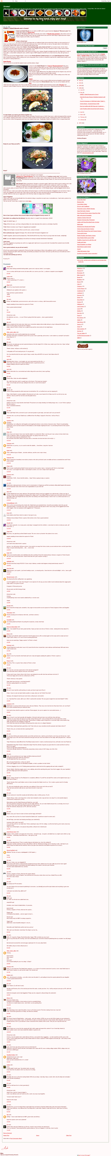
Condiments (80, 290)
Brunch (79, 281)
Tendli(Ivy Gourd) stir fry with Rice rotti (86, 240)
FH (7, 342)
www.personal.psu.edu (87, 152)
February (82, 117)
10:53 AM (9, 980)
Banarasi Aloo (80, 202)
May (81, 92)
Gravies (79, 302)
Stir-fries (79, 331)
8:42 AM (8, 1013)
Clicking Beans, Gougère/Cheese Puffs (89, 103)
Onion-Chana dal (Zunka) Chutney (85, 228)
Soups (78, 326)
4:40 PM (8, 1071)
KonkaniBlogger (10, 503)
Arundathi (9, 619)
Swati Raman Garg (11, 831)
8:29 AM (8, 1111)
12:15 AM (9, 1023)
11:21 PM (9, 1004)
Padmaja (9, 457)
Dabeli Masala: (7, 61)
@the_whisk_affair (11, 332)
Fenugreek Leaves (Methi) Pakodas (86, 208)
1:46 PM (8, 591)
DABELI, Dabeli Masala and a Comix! (16, 28)
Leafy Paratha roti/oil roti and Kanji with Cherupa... (92, 108)
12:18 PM (9, 538)
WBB (78, 337)
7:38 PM (8, 1041)
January (82, 119)
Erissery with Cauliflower (83, 206)
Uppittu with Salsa (81, 242)
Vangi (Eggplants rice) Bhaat (84, 244)
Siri (7, 299)
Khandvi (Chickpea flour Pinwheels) (86, 219)
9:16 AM (8, 339)
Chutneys (79, 286)
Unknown (9, 443)
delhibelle (9, 561)
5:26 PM (8, 847)
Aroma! (6, 6)
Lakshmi (9, 420)
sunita (8, 276)
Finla (8, 432)
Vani (8, 491)
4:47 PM (8, 828)
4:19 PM (8, 994)
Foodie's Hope (85, 55)
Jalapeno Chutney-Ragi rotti (84, 217)
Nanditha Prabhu (11, 1054)
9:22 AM (8, 384)
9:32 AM (8, 417)
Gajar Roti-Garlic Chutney (83, 211)
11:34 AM (9, 488)
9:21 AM (8, 1051)
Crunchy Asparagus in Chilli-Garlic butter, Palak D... (92, 101)
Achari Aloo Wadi (81, 199)
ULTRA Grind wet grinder (83, 335)
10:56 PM (9, 1101)
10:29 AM (9, 447)
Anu (8, 653)
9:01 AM (8, 312)
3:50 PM (8, 751)
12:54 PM (9, 565)
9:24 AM (8, 397)
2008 (80, 88)
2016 (80, 83)
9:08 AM (8, 963)
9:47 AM (8, 972)
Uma (8, 513)
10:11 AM (9, 440)
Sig (7, 1016)
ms (7, 483)
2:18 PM (8, 623)
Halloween (79, 304)
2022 (80, 80)
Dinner (78, 297)
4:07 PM (8, 789)
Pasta (78, 315)
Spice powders (80, 328)
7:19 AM (8, 1130)
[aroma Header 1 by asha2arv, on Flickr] (44, 21)
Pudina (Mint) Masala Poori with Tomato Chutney (89, 231)
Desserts (79, 295)
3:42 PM (8, 730)
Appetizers (79, 268)
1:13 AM (8, 878)
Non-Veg (79, 313)
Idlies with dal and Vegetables (84, 215)
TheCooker (9, 612)
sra (7, 871)
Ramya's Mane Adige (12, 626)
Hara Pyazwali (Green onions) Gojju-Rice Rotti (88, 213)
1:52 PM (8, 602)
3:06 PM (8, 657)
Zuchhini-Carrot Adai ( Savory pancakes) (87, 253)
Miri (8, 1114)
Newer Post (6, 1135)
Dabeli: (31, 79)
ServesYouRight (11, 850)
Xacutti (79, 249)
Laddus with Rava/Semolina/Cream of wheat (88, 222)
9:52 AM (8, 1080)
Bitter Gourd (80, 275)
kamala (8, 605)
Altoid (8, 285)
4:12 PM (8, 808)
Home (37, 1135)
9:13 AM (8, 329)
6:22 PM (8, 868)
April (81, 112)
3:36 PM (8, 712)
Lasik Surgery (80, 306)
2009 (80, 85)
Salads (79, 320)
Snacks (79, 324)
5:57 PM (8, 857)
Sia (7, 322)
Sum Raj (9, 568)
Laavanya (9, 703)
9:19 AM (8, 373)
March (82, 114)
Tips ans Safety (81, 333)
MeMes (79, 311)
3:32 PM (8, 700)
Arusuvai (79, 270)
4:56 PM (8, 837)
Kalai (8, 552)
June (81, 90)
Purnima (9, 966)
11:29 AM (9, 480)
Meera (8, 998)
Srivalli (8, 266)
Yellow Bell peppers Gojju (83, 251)
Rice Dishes (80, 317)
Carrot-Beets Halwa (82, 204)
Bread (78, 277)
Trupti (8, 531)
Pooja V (9, 660)
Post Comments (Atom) (16, 1138)
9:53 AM (8, 1087)
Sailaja (8, 1064)
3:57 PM (8, 772)
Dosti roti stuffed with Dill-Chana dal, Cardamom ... (92, 106)
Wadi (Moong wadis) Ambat (84, 246)
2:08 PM (8, 616)
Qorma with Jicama (82, 233)
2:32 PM (8, 642)
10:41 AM (9, 454)
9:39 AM (8, 1061)
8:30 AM (8, 947)
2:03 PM (8, 609)
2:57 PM (8, 650)
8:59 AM (8, 296)
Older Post (68, 1135)
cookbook (79, 293)
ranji (8, 359)
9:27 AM (8, 407)
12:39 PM (9, 549)
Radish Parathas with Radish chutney (86, 235)
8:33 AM (8, 273)
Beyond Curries (10, 577)
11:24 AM (9, 471)
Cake (78, 284)
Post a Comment (7, 1133)
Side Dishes (80, 322)
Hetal (8, 450)
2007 (80, 123)
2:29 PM (8, 630)
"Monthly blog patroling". (54, 33)
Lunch (78, 308)
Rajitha (8, 975)
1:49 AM (8, 1121)
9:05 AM (8, 319)
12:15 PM (9, 528)
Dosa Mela (80, 299)
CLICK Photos (80, 288)
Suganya (9, 474)
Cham (8, 466)
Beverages (80, 273)
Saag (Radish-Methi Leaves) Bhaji (85, 237)
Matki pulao (80, 224)
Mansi (8, 634)
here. (30, 83)
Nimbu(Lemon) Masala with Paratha (86, 226)
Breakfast (79, 279)
